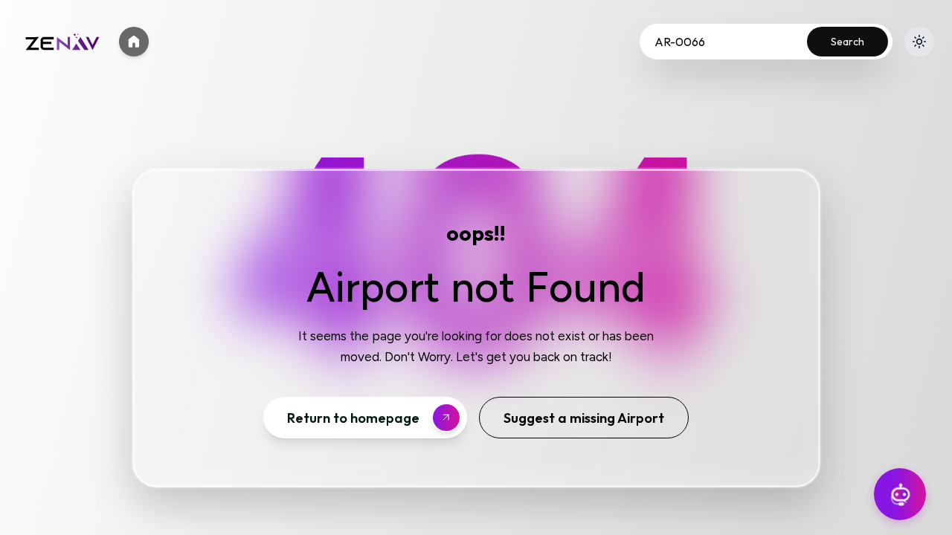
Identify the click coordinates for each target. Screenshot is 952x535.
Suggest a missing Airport (584, 418)
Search (847, 41)
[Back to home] (134, 41)
